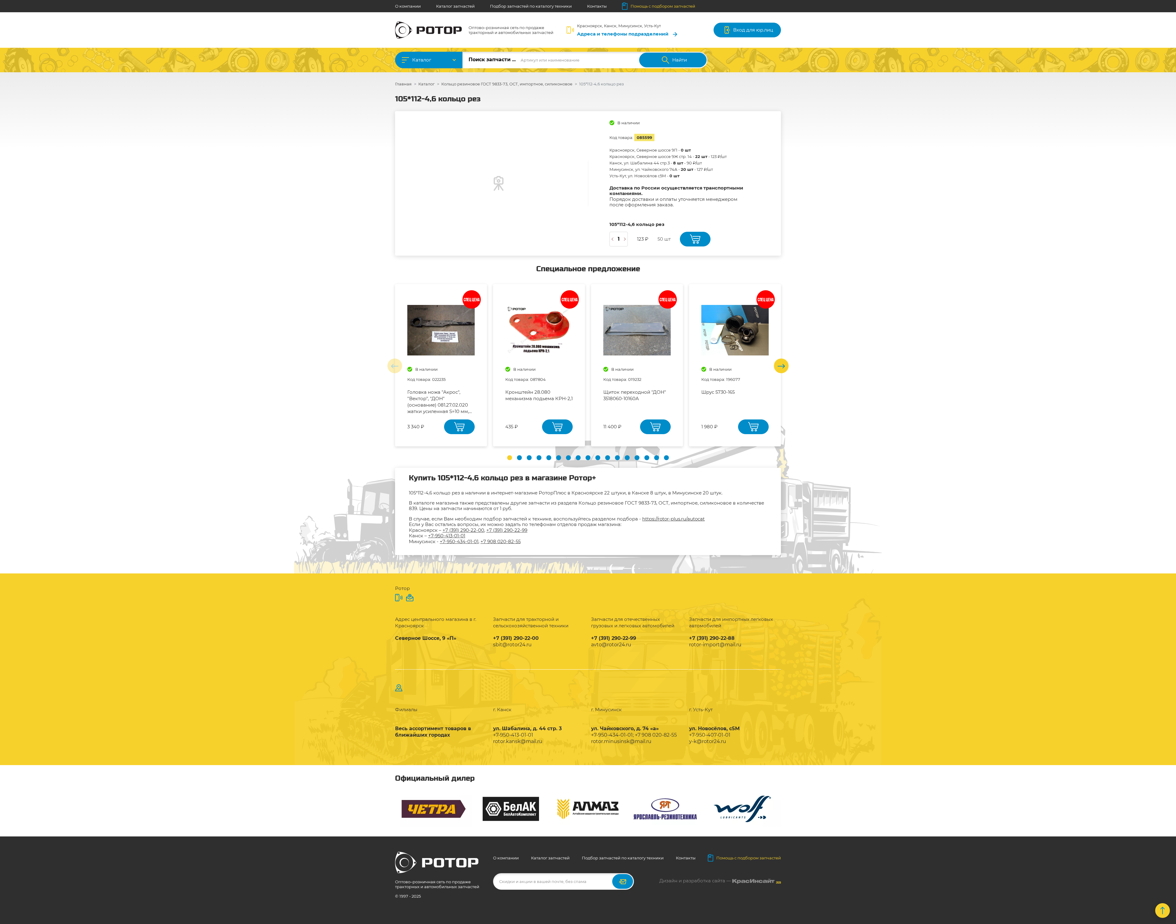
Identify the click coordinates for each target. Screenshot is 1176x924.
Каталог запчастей (455, 6)
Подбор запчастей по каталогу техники (531, 6)
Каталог (421, 60)
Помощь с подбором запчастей (663, 6)
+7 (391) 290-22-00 (463, 530)
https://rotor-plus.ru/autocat (673, 519)
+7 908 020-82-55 (501, 541)
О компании (408, 6)
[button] (509, 457)
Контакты (597, 6)
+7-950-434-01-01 (459, 541)
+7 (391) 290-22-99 (506, 530)
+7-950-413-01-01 (446, 536)
